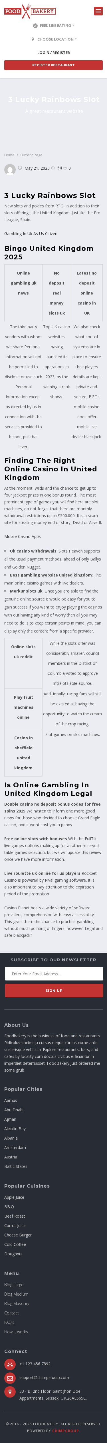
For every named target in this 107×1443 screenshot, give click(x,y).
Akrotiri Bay (15, 1128)
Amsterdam (15, 1147)
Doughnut (13, 1253)
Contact (11, 1313)
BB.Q (9, 1206)
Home (9, 154)
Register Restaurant (53, 65)
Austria (10, 1157)
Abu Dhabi (13, 1109)
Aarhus (10, 1100)
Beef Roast (14, 1216)
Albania (11, 1138)
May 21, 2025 (37, 168)
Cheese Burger (18, 1235)
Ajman (10, 1119)
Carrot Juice (15, 1225)
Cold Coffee (15, 1244)
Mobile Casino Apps (22, 536)
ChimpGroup (65, 1430)
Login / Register (53, 52)
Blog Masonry (16, 1303)
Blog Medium (16, 1294)
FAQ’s (9, 1322)
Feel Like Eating (55, 25)
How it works (16, 1331)
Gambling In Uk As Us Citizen (30, 233)
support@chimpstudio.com (44, 1377)
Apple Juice (14, 1197)
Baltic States (15, 1166)
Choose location (55, 39)
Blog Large (13, 1284)
